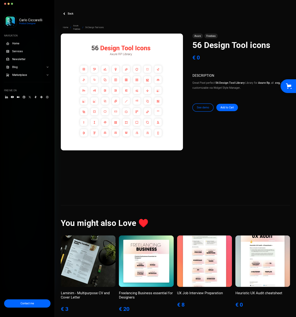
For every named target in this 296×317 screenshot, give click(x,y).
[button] (27, 67)
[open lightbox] (122, 92)
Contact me (27, 303)
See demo (203, 107)
